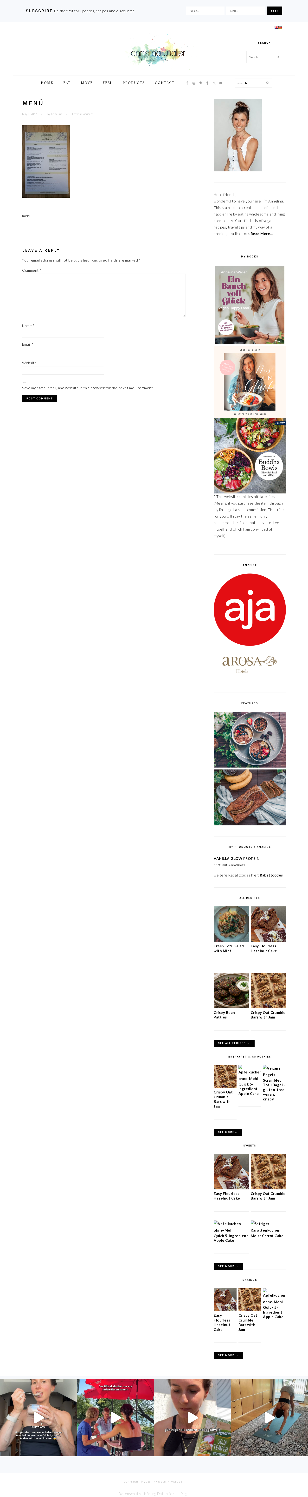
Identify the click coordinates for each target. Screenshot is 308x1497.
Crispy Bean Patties (224, 1014)
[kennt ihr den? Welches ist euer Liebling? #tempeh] (192, 1417)
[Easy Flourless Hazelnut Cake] (268, 940)
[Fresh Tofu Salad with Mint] (231, 940)
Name (28, 326)
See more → (228, 1266)
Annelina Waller (158, 50)
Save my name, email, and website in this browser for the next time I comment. (88, 388)
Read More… (262, 233)
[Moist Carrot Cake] (268, 1230)
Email (27, 344)
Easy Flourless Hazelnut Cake (264, 948)
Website (29, 363)
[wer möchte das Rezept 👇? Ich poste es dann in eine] (38, 1417)
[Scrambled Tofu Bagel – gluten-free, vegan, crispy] (274, 1074)
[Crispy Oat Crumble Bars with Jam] (268, 1007)
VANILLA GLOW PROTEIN (236, 858)
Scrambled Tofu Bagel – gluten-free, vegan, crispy (274, 1089)
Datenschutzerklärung (137, 1493)
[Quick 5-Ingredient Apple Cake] (249, 1078)
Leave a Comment (83, 113)
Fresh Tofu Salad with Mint (229, 948)
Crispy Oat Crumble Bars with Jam (268, 1014)
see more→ (227, 1132)
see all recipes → (234, 1043)
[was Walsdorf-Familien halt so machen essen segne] (115, 1417)
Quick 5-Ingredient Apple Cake (248, 1089)
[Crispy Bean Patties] (231, 1007)
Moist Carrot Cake (267, 1236)
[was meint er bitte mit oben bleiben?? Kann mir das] (269, 1417)
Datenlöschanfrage (173, 1493)
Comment (31, 270)
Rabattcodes (272, 875)
